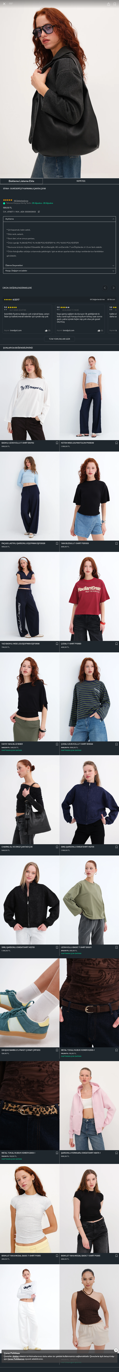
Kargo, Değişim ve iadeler (16, 271)
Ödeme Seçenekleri (14, 265)
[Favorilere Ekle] (115, 4)
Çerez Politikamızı (16, 1359)
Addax (16, 1356)
